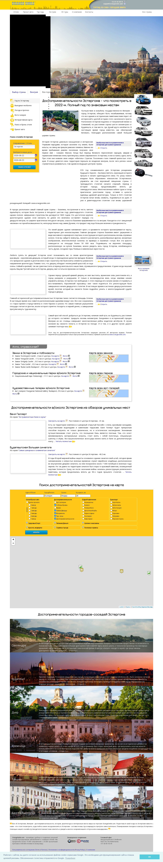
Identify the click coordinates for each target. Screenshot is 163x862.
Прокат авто (28, 12)
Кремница (18, 746)
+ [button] (13, 539)
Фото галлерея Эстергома (143, 269)
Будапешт (18, 679)
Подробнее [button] (70, 858)
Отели (16, 12)
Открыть (103, 148)
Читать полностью (64, 441)
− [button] (13, 543)
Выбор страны (19, 92)
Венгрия (34, 92)
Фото (65, 356)
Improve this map (147, 607)
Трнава (16, 779)
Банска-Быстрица (23, 813)
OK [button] (149, 857)
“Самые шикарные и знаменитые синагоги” (36, 450)
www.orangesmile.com (117, 334)
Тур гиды (40, 12)
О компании (77, 12)
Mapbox (128, 607)
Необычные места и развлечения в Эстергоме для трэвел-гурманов (110, 144)
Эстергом (73, 92)
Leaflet (121, 607)
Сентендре (19, 645)
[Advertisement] (28, 50)
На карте (55, 356)
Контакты (89, 12)
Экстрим (52, 12)
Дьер (15, 712)
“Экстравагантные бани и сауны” (32, 417)
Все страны (147, 12)
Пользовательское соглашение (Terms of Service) (29, 850)
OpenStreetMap (136, 607)
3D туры (64, 12)
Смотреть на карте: (57, 421)
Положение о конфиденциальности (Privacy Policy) (67, 850)
